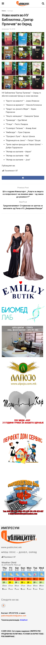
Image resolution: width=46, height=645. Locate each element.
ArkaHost (23, 620)
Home (4, 11)
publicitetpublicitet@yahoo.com (13, 616)
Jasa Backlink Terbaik (27, 624)
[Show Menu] (3, 3)
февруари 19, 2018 (8, 29)
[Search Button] (43, 3)
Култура (10, 11)
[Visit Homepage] (22, 3)
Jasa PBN (13, 624)
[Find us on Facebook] (3, 605)
